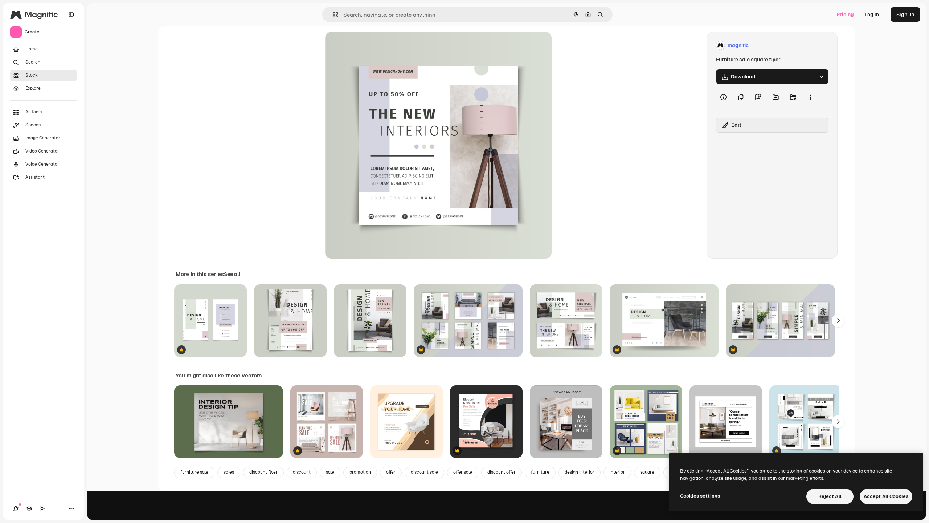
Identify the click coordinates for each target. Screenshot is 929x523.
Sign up (905, 14)
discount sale (424, 472)
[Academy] (29, 508)
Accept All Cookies (886, 496)
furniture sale (194, 472)
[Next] (838, 320)
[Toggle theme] (42, 508)
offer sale (462, 472)
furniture (540, 472)
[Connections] (16, 508)
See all (232, 274)
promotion (360, 472)
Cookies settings (700, 496)
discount (302, 472)
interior (617, 472)
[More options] (810, 97)
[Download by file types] (821, 76)
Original (371, 45)
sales (229, 472)
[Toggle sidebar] (71, 14)
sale (330, 472)
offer (391, 472)
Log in (872, 14)
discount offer (501, 472)
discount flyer (263, 472)
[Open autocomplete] (333, 14)
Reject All (830, 496)
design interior (579, 472)
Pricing (845, 14)
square (647, 472)
